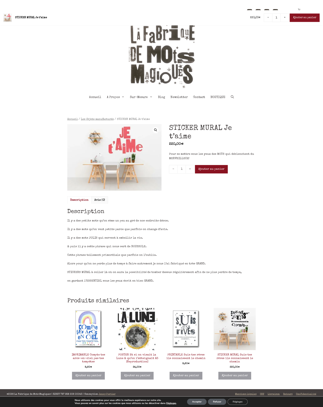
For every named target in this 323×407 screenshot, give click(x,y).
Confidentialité (306, 394)
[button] (156, 130)
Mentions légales (246, 394)
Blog (161, 97)
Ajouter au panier (211, 169)
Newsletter (179, 97)
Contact (199, 97)
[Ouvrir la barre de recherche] (232, 97)
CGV (262, 394)
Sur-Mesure (139, 97)
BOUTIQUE (217, 97)
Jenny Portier (107, 394)
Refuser (217, 401)
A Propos (113, 97)
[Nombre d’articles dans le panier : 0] (299, 9)
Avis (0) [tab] (99, 200)
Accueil (95, 97)
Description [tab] (79, 200)
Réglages (171, 403)
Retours (288, 394)
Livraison (274, 394)
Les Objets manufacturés (97, 119)
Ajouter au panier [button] (88, 375)
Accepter (197, 401)
